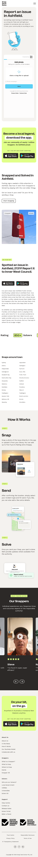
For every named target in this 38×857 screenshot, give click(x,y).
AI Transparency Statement (10, 841)
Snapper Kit (6, 773)
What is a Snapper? (8, 761)
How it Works (6, 746)
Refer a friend (6, 814)
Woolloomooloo (24, 377)
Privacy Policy (10, 838)
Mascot (21, 390)
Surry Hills (22, 371)
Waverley (4, 402)
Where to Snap (7, 767)
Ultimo (4, 365)
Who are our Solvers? (9, 782)
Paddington (5, 393)
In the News (6, 743)
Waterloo (4, 384)
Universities (6, 790)
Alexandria (5, 381)
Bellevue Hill (5, 399)
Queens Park (5, 396)
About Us (5, 741)
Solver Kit (5, 793)
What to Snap (6, 764)
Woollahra (22, 402)
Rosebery (22, 387)
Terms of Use (28, 838)
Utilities (4, 788)
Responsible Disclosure (27, 835)
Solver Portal (6, 811)
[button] (34, 3)
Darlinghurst (5, 371)
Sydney (4, 362)
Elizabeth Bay (6, 374)
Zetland (21, 384)
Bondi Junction (23, 396)
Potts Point (22, 374)
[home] (4, 3)
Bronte (21, 399)
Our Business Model (8, 749)
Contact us (5, 806)
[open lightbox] (20, 636)
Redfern (21, 381)
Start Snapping (8, 201)
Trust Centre (10, 835)
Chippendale (5, 368)
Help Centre (6, 803)
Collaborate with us (8, 752)
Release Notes (6, 808)
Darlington (22, 365)
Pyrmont (21, 368)
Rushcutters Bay (6, 377)
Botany (4, 390)
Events (4, 770)
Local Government (8, 785)
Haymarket (22, 362)
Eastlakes (4, 387)
